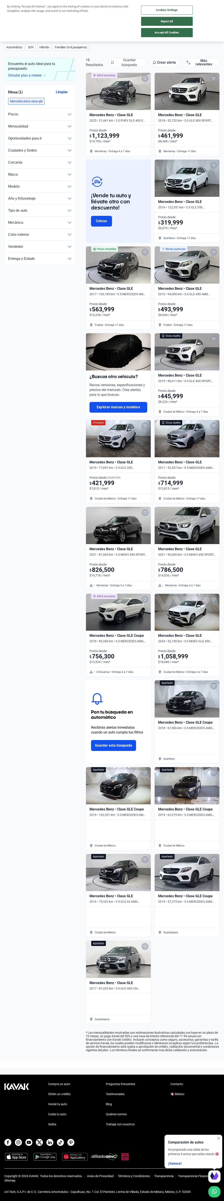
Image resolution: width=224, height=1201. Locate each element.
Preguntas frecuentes (120, 1084)
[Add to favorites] (145, 78)
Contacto (176, 1084)
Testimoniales (115, 1094)
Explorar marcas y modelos (118, 407)
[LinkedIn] (49, 1142)
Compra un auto (59, 1084)
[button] (14, 47)
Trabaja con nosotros (120, 1124)
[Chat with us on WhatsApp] (214, 1192)
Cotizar (101, 221)
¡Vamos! (175, 1163)
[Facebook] (7, 1142)
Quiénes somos (116, 1114)
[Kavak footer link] (16, 1104)
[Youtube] (28, 1142)
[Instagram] (18, 1142)
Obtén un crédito (59, 1094)
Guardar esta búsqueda (113, 745)
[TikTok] (60, 1142)
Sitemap (10, 1180)
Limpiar (62, 92)
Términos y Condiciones (134, 1176)
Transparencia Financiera (195, 1176)
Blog (109, 1104)
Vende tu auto (57, 1104)
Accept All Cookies (167, 32)
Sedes (52, 1124)
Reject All (167, 21)
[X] (39, 1142)
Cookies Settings (167, 10)
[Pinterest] (70, 1142)
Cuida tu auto (57, 1114)
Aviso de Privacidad (100, 1176)
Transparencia (164, 1176)
